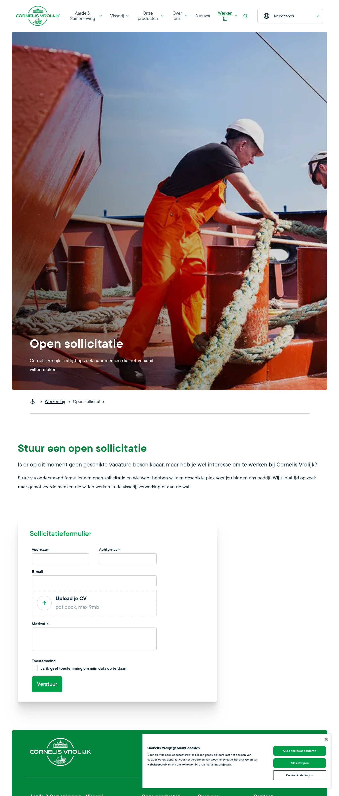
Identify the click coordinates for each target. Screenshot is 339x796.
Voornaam (40, 549)
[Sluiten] (326, 739)
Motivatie (40, 623)
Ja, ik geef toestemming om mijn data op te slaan (83, 668)
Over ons (177, 16)
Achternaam (110, 549)
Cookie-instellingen (299, 775)
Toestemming (44, 661)
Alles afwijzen (300, 763)
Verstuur (47, 684)
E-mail (37, 571)
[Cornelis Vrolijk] (38, 16)
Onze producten (148, 16)
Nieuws (203, 15)
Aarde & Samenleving (82, 16)
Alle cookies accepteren (299, 751)
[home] (35, 402)
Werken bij (225, 16)
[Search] (245, 16)
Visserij (117, 16)
